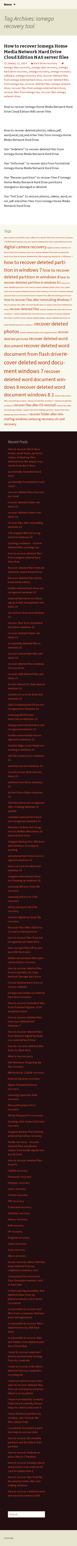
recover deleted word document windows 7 (36, 362)
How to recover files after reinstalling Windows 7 (38, 300)
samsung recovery (41, 419)
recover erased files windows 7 (41, 401)
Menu (8, 4)
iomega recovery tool (28, 75)
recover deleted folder (35, 318)
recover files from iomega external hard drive (38, 88)
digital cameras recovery (57, 247)
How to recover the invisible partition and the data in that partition (24, 1442)
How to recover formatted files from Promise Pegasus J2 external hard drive (26, 1007)
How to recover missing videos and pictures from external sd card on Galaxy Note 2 (26, 1467)
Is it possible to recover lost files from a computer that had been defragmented (26, 1313)
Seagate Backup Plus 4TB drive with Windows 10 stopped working (26, 846)
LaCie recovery (17, 1189)
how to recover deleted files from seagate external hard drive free (25, 557)
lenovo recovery (17, 1219)
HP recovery (15, 1231)
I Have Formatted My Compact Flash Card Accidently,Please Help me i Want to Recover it (25, 1403)
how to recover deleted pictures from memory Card (30, 291)
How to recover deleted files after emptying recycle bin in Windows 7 (43, 256)
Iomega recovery (39, 71)
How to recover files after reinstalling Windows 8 (25, 305)
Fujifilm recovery (18, 1170)
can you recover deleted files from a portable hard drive (48, 241)
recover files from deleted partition (38, 410)
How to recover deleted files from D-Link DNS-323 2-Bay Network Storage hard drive (25, 972)
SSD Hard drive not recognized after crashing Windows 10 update (26, 807)
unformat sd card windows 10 (25, 766)
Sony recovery (16, 1250)
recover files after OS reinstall (35, 405)
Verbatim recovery (19, 1213)
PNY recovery (16, 1201)
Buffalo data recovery (15, 241)
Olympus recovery (19, 1183)
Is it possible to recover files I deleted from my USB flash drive (25, 1327)
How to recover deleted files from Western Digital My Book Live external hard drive (25, 1036)
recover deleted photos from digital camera (38, 332)
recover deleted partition (57, 318)
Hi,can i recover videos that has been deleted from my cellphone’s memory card (26, 1266)
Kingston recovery (19, 1237)
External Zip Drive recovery (24, 1078)
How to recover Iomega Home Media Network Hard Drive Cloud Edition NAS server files (36, 51)
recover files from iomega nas (22, 92)
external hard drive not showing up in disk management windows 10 (26, 602)
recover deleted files (24, 309)
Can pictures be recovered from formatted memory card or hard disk (25, 1280)
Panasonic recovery (19, 1176)
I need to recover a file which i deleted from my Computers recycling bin (25, 1370)
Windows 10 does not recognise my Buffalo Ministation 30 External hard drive (25, 831)
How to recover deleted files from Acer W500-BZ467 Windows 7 (25, 1021)
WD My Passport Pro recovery (25, 1115)
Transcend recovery (20, 1207)
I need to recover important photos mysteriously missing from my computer (25, 1356)
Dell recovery (16, 1225)
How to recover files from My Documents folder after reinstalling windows (25, 1481)
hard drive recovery (45, 63)
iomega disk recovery (44, 67)
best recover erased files (14, 237)
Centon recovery (18, 1195)
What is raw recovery (20, 1056)
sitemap (9, 1538)
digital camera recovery (25, 246)
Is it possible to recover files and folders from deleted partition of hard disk (26, 1342)
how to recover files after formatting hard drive (50, 295)
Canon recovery (17, 1243)
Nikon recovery (17, 1256)
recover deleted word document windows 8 (35, 379)
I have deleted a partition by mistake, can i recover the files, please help (24, 1418)
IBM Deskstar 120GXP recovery (26, 1072)
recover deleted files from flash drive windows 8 (35, 314)
